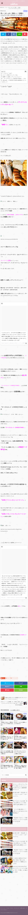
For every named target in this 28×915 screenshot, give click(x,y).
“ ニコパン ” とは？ (7, 73)
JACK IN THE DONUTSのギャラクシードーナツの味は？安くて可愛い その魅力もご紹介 (20, 869)
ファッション (14, 678)
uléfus (14, 4)
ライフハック (17, 908)
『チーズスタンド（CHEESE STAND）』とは (14, 78)
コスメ (8, 908)
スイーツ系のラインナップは (10, 75)
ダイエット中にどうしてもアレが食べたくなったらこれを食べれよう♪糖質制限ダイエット (20, 786)
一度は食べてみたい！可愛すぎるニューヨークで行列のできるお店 (20, 819)
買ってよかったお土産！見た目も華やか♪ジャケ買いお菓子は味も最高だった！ (20, 802)
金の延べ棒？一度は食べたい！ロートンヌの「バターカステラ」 (20, 794)
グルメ (3, 678)
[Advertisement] (14, 890)
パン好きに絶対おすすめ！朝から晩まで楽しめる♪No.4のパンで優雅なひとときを (20, 860)
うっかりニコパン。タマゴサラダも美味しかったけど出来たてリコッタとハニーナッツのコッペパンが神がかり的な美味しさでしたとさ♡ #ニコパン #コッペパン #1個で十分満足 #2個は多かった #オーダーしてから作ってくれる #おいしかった (14, 336)
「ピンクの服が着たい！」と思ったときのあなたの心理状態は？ (20, 811)
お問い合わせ (23, 908)
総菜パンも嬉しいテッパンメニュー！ (12, 76)
